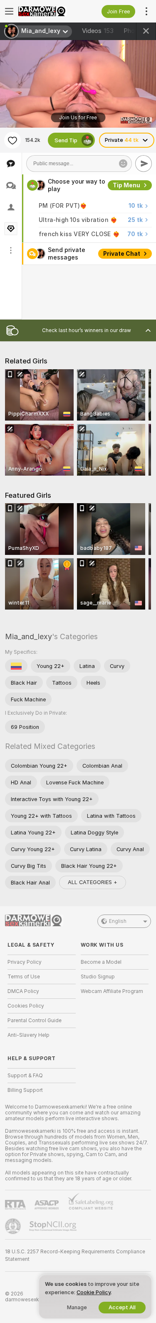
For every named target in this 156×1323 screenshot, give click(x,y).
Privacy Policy (24, 962)
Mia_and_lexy (28, 636)
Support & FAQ (25, 1076)
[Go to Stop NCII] (53, 1226)
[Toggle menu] (9, 11)
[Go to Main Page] (48, 11)
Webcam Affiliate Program (112, 991)
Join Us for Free (78, 118)
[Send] (143, 163)
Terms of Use (23, 977)
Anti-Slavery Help (28, 1035)
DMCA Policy (23, 991)
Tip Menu (126, 185)
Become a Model (101, 962)
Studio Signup (98, 977)
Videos (98, 31)
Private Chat (121, 253)
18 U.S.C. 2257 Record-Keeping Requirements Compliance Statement (75, 1255)
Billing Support (25, 1090)
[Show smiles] (123, 164)
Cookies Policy (25, 1006)
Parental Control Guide (34, 1020)
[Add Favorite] (12, 140)
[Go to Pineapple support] (13, 1226)
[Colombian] (16, 666)
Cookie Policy (94, 1292)
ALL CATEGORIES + (92, 882)
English (117, 921)
